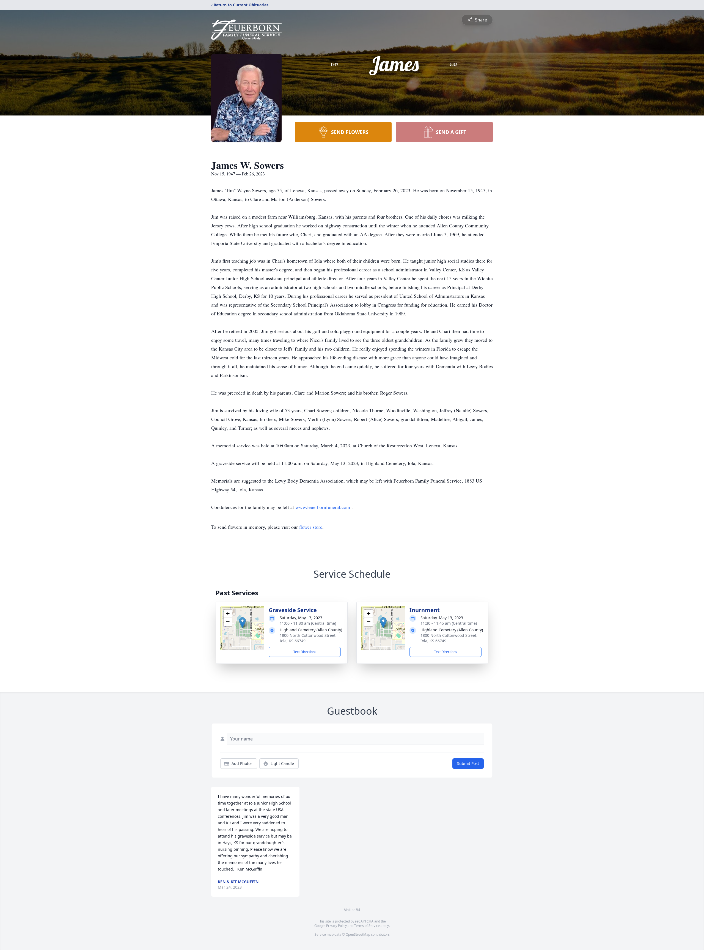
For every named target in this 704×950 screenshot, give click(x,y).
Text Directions (304, 651)
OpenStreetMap (358, 934)
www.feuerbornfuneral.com (323, 507)
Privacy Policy (336, 925)
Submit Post (468, 763)
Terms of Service (367, 925)
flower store (310, 527)
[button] (242, 622)
